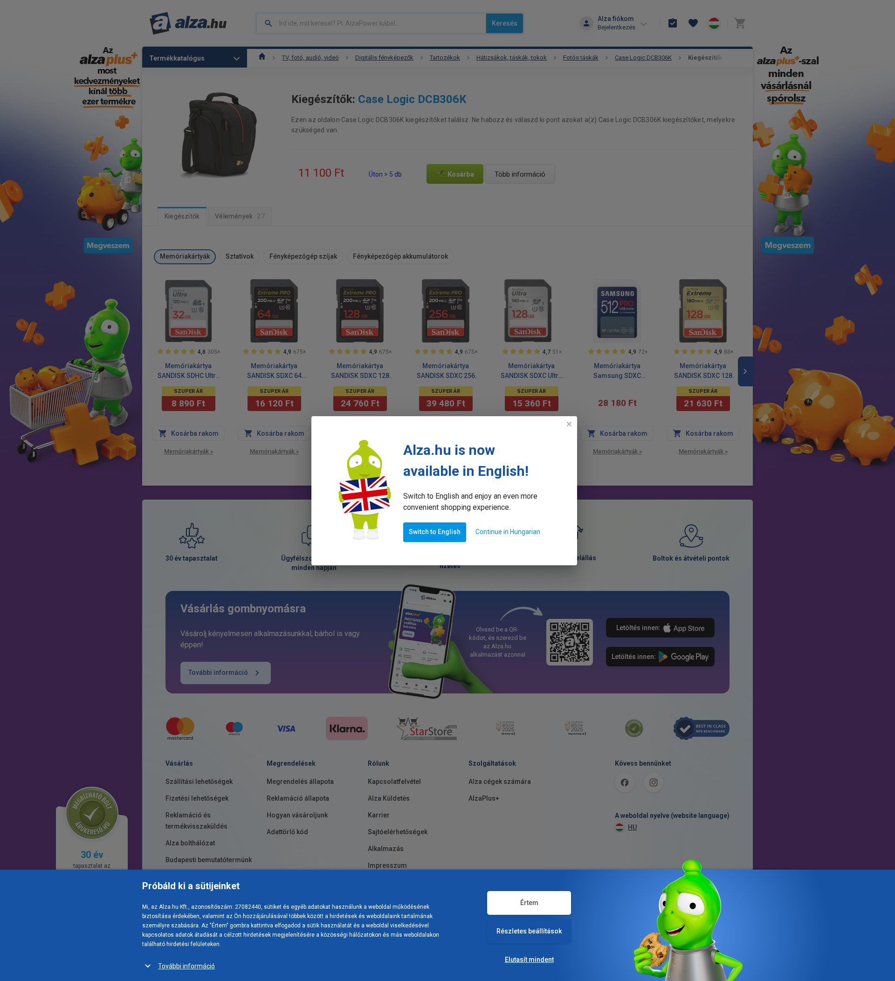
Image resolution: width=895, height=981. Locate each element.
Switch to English (435, 531)
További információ (186, 966)
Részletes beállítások (529, 931)
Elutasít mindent (529, 959)
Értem (529, 902)
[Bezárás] (569, 424)
